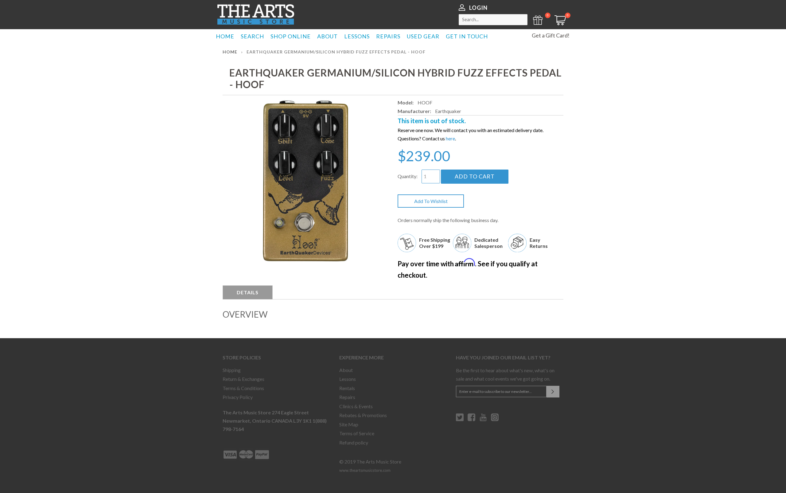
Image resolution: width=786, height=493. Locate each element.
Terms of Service (356, 433)
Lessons (347, 379)
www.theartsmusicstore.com (365, 470)
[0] (558, 23)
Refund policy (353, 442)
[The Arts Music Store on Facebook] (471, 419)
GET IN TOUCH (467, 36)
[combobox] (493, 19)
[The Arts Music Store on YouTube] (483, 419)
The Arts (255, 14)
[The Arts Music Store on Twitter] (460, 419)
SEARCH (252, 36)
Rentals (347, 388)
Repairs (347, 397)
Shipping (232, 370)
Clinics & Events (356, 406)
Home (230, 51)
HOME (225, 36)
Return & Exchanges (243, 379)
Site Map (348, 424)
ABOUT (327, 36)
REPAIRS (388, 36)
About (346, 370)
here (450, 138)
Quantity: (408, 176)
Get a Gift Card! (551, 35)
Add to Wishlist (431, 201)
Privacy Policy (238, 397)
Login (478, 7)
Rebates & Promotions (363, 415)
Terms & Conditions (243, 388)
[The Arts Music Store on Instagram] (495, 419)
